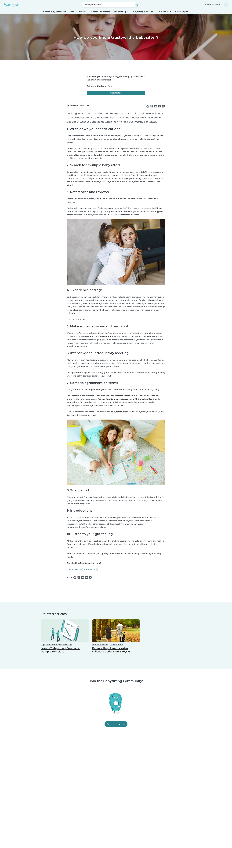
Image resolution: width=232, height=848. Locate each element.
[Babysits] (11, 4)
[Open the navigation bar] (226, 4)
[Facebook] (148, 106)
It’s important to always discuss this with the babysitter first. (127, 399)
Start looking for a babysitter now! (84, 563)
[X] (152, 106)
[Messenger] (163, 106)
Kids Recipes (181, 12)
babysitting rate (119, 412)
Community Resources (54, 12)
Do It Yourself (164, 12)
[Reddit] (159, 106)
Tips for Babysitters (100, 12)
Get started (116, 93)
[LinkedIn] (156, 106)
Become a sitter (212, 4)
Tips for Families (78, 12)
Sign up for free (116, 724)
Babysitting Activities (142, 12)
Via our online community (103, 336)
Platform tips (120, 12)
